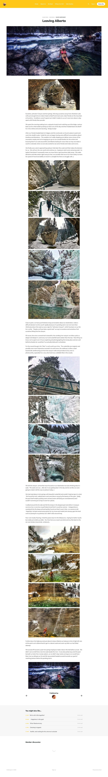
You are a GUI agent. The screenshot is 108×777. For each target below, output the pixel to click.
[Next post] (81, 695)
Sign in (93, 4)
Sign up (54, 769)
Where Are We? (59, 4)
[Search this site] (88, 4)
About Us (43, 4)
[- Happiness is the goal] (54, 719)
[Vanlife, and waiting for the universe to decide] (54, 732)
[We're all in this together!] (54, 715)
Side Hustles (69, 4)
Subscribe (101, 4)
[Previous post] (27, 695)
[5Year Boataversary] (54, 723)
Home (36, 4)
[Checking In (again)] (54, 727)
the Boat (50, 4)
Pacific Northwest (61, 17)
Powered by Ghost (97, 769)
